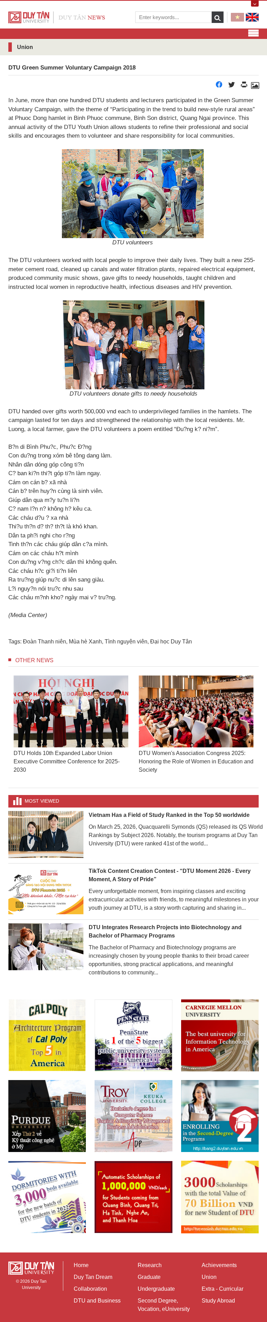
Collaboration (90, 1289)
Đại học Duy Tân (171, 641)
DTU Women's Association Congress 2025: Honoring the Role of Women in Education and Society (71, 761)
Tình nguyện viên (126, 641)
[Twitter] (231, 86)
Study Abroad (218, 1301)
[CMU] (220, 1035)
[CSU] (47, 1035)
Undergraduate (156, 1289)
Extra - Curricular (222, 1289)
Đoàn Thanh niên (44, 641)
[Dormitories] (47, 1197)
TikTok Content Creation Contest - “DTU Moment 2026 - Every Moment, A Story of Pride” (170, 875)
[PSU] (133, 1035)
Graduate (149, 1277)
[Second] (220, 1116)
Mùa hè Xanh (85, 641)
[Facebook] (219, 86)
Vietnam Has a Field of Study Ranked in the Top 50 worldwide (169, 815)
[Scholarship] (220, 1197)
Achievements (219, 1265)
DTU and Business (97, 1301)
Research (150, 1265)
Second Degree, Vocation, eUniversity (164, 1305)
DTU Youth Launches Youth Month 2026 (188, 753)
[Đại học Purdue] (47, 1116)
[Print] (244, 86)
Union (209, 1277)
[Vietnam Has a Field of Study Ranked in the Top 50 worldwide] (45, 834)
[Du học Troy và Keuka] (133, 1116)
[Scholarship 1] (133, 1197)
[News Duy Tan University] (56, 17)
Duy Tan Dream (93, 1277)
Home (81, 1265)
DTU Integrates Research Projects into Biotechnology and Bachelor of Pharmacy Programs (165, 931)
